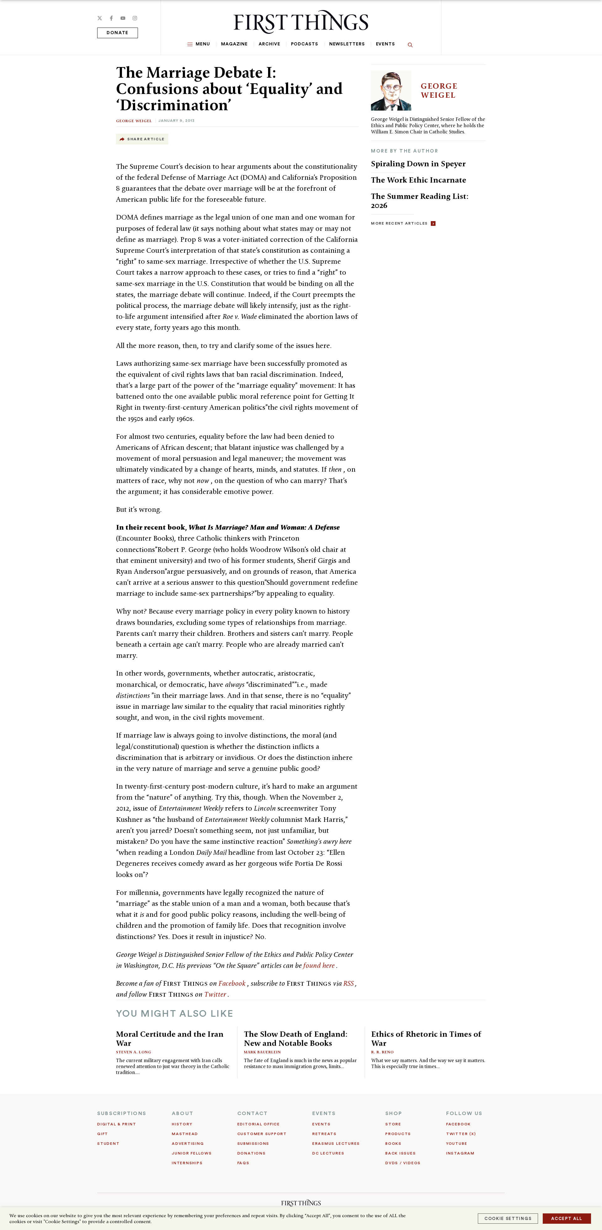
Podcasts (304, 44)
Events (385, 44)
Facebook (233, 983)
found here (319, 965)
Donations (251, 1153)
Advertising (188, 1143)
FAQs (243, 1163)
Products (398, 1134)
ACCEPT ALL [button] (567, 1219)
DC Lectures (328, 1153)
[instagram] (134, 18)
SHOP (393, 1113)
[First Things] (301, 22)
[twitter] (99, 18)
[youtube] (122, 18)
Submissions (253, 1143)
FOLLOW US (464, 1113)
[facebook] (111, 18)
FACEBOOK (458, 1124)
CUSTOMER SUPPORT (262, 1134)
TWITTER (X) (461, 1134)
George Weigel (134, 120)
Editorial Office (258, 1124)
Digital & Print (116, 1124)
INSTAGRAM (460, 1153)
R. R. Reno (382, 1052)
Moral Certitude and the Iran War (170, 1038)
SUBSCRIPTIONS (121, 1113)
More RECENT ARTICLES (399, 223)
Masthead (185, 1134)
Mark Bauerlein (262, 1052)
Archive (269, 44)
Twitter (216, 994)
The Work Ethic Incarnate (418, 180)
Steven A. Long (133, 1052)
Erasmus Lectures (336, 1143)
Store (393, 1124)
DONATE (118, 33)
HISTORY (182, 1124)
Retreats (324, 1134)
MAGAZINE (234, 44)
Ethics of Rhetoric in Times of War (426, 1038)
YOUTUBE (456, 1143)
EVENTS (324, 1113)
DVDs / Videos (403, 1163)
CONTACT (252, 1113)
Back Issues (400, 1153)
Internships (187, 1163)
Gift (102, 1134)
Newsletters (347, 44)
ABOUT (182, 1113)
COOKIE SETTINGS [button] (507, 1219)
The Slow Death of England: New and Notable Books (295, 1038)
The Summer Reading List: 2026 (419, 200)
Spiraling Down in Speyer (418, 163)
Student (108, 1143)
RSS (349, 983)
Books (393, 1143)
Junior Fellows (192, 1153)
